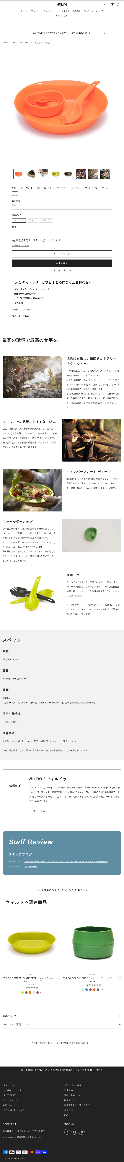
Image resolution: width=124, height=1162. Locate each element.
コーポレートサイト (12, 1090)
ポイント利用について (13, 1110)
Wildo (15, 195)
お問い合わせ (9, 1105)
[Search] (117, 4)
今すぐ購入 (62, 263)
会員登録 (68, 1110)
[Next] (104, 33)
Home (5, 43)
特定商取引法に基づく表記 (77, 1105)
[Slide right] (114, 174)
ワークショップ (10, 1100)
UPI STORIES (9, 1095)
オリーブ (46, 220)
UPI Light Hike (31, 867)
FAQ (69, 1043)
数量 (14, 227)
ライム (32, 220)
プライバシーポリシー (74, 1085)
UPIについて (9, 1085)
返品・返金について (73, 1095)
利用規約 (68, 1090)
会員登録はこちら (20, 245)
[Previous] (20, 33)
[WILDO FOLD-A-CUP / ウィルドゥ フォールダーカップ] (92, 942)
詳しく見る (39, 811)
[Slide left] (10, 174)
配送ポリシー (70, 1100)
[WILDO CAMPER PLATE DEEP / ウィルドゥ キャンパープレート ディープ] (32, 942)
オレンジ (19, 220)
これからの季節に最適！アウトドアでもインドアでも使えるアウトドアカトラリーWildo (66, 861)
